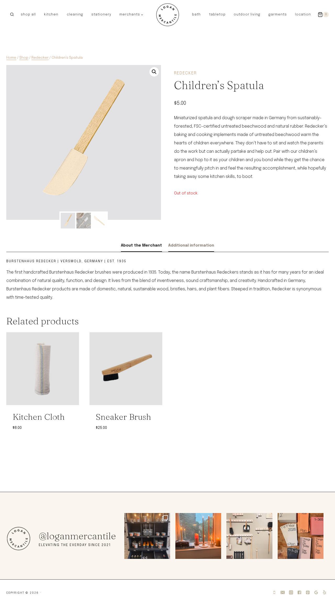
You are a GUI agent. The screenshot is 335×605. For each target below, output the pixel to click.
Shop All (28, 14)
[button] (142, 14)
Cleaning (75, 14)
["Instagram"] (291, 592)
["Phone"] (274, 592)
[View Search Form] (12, 15)
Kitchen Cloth (39, 417)
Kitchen (51, 14)
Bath (196, 14)
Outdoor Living (247, 14)
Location (303, 14)
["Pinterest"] (308, 592)
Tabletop (217, 14)
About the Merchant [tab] (141, 245)
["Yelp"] (324, 592)
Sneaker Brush (123, 417)
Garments (278, 14)
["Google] (316, 592)
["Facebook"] (299, 592)
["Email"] (282, 592)
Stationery (101, 14)
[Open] (147, 536)
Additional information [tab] (191, 245)
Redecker (185, 73)
